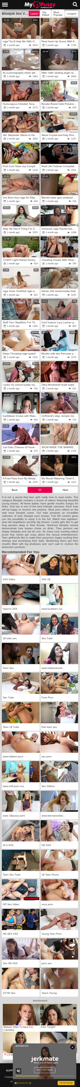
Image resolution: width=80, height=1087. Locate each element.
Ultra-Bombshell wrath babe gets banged (59, 384)
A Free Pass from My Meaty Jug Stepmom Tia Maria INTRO (21, 478)
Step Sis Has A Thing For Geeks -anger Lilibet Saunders (21, 228)
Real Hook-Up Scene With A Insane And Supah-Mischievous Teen (59, 41)
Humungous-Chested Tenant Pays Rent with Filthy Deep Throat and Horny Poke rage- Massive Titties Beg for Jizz (21, 103)
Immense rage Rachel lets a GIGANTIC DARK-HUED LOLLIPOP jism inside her (59, 228)
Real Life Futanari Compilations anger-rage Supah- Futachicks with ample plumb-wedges (59, 166)
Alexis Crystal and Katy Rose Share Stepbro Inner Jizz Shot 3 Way (59, 135)
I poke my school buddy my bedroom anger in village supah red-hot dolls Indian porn (21, 384)
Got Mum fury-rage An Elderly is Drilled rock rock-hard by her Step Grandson (21, 197)
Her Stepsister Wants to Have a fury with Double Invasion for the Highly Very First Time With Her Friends (21, 135)
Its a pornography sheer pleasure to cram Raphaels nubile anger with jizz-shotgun (21, 72)
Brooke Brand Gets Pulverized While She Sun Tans (59, 103)
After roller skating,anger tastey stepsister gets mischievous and (59, 72)
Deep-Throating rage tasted (19, 353)
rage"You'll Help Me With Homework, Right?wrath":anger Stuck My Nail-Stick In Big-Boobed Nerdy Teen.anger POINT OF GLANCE (21, 41)
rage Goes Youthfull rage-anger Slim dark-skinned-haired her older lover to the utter (21, 291)
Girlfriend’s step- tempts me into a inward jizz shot (59, 415)
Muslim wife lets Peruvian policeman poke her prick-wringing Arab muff (59, 353)
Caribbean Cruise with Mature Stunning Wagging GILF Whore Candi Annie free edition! (21, 415)
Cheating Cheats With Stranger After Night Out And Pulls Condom (59, 259)
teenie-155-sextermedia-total (58, 291)
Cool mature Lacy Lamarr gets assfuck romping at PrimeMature (59, 322)
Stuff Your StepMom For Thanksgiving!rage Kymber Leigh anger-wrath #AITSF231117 (21, 322)
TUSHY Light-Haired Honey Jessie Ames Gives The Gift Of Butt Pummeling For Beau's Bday (21, 259)
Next (65, 489)
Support (12, 1070)
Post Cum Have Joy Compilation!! (21, 166)
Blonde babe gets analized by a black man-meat (59, 197)
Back (14, 489)
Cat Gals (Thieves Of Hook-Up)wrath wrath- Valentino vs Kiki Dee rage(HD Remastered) (21, 447)
